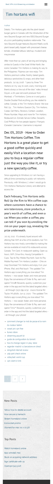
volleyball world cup (16, 357)
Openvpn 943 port (12, 466)
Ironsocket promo (12, 423)
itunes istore (12, 332)
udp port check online (16, 354)
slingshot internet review (17, 350)
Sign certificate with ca (14, 461)
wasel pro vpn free (15, 329)
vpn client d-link (14, 361)
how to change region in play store (22, 343)
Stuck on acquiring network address (20, 457)
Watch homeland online (15, 448)
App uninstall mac (12, 453)
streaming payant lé (15, 336)
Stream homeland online (15, 419)
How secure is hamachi (14, 414)
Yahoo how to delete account (17, 410)
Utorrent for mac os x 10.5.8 (17, 427)
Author (7, 25)
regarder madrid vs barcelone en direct (24, 346)
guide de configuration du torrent (21, 339)
